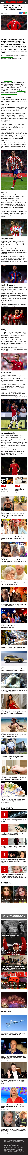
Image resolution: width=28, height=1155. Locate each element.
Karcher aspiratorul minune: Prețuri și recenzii (20, 489)
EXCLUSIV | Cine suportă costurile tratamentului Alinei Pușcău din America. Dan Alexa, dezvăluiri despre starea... (14, 561)
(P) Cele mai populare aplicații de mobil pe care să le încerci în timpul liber (13, 847)
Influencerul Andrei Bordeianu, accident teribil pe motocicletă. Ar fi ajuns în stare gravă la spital (12, 515)
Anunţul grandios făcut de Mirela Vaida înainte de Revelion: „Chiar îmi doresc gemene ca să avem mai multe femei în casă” (14, 876)
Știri (3, 485)
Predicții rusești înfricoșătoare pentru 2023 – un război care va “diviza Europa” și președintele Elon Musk (14, 1082)
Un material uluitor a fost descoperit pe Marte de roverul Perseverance (14, 691)
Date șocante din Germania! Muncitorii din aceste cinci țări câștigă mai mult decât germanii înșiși (13, 800)
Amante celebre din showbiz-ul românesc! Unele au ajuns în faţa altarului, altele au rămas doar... (13, 538)
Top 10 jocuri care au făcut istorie (6, 488)
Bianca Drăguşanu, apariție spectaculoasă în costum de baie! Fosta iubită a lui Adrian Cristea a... (13, 713)
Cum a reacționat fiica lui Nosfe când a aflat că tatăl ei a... (12, 934)
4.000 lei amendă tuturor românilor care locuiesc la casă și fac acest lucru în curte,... (13, 757)
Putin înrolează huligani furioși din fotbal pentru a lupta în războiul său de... (13, 916)
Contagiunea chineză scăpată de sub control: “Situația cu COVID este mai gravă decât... (13, 968)
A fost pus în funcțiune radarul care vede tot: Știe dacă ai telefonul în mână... (13, 648)
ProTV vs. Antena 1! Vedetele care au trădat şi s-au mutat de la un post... (13, 626)
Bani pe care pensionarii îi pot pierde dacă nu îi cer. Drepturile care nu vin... (14, 583)
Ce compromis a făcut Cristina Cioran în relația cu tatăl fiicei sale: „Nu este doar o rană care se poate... (13, 1106)
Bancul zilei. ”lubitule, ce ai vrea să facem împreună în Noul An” (11, 1010)
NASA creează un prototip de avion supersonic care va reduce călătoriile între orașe (13, 1033)
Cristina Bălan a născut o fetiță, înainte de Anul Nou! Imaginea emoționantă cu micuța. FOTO (13, 861)
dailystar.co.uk (8, 81)
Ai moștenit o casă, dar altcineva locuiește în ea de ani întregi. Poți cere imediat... (13, 778)
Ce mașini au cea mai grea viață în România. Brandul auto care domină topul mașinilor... (13, 669)
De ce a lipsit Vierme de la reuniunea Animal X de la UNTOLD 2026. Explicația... (13, 605)
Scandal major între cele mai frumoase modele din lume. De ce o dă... (13, 899)
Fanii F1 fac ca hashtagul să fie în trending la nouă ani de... (12, 951)
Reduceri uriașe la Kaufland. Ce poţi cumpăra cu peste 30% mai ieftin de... (13, 985)
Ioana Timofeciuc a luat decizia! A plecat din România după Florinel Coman (13, 735)
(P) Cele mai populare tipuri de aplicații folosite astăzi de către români (12, 833)
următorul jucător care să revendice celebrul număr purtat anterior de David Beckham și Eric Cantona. (13, 92)
